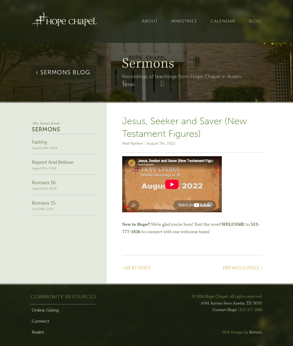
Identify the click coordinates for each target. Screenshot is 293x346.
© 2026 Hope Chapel (210, 296)
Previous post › (243, 268)
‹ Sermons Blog (63, 72)
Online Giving (45, 310)
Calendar (222, 21)
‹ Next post (136, 268)
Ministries (184, 21)
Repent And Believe (53, 164)
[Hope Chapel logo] (64, 21)
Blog (255, 21)
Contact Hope (224, 309)
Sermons (46, 127)
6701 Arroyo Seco (232, 303)
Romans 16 (44, 185)
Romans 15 (43, 205)
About (150, 21)
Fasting (45, 144)
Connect (40, 321)
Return (255, 332)
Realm (38, 332)
